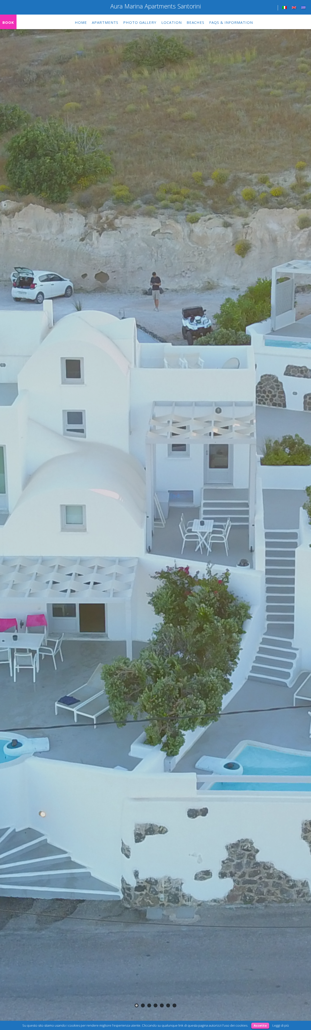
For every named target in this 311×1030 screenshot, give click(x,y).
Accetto (260, 1025)
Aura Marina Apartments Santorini (155, 6)
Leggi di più (280, 1025)
